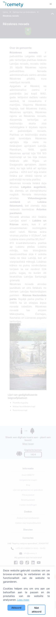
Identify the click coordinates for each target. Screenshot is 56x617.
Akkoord (16, 607)
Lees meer (23, 599)
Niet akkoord (36, 609)
